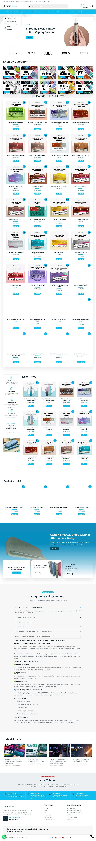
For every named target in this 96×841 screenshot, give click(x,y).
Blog (87, 12)
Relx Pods (71, 12)
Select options (80, 362)
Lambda (65, 12)
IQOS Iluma (48, 12)
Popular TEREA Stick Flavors (36, 12)
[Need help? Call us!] (5, 818)
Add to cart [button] (15, 129)
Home (4, 12)
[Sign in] (81, 5)
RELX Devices (79, 12)
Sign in (84, 5)
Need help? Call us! (14, 817)
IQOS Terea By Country (20, 12)
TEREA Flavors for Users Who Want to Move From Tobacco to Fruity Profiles (13, 761)
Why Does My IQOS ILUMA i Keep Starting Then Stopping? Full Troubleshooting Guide (59, 761)
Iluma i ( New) (57, 12)
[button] (4, 837)
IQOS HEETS (10, 12)
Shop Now (7, 77)
